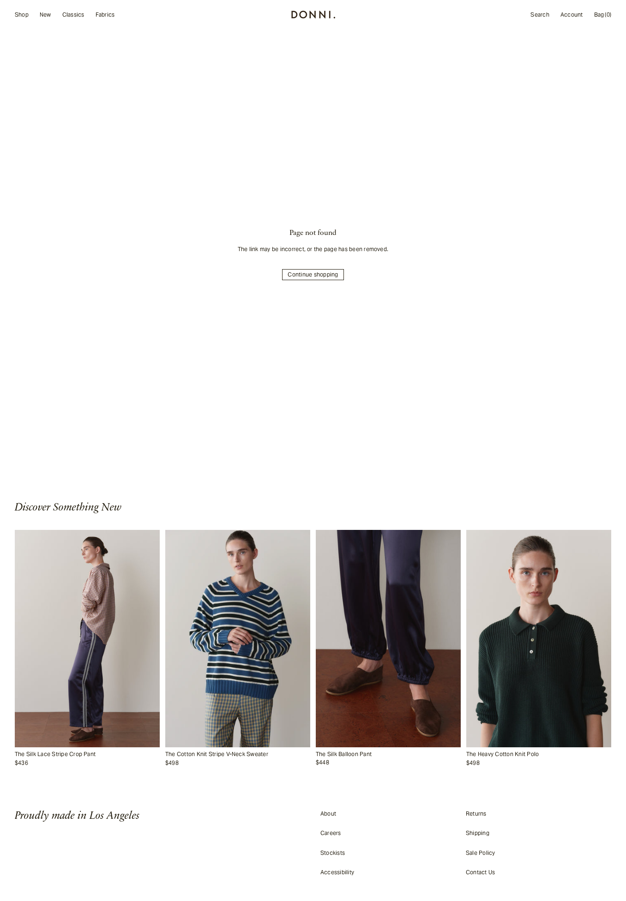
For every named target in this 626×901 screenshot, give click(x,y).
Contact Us (480, 872)
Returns (476, 813)
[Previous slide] (27, 639)
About (328, 813)
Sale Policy (480, 852)
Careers (330, 832)
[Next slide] (148, 639)
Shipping (477, 832)
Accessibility (337, 872)
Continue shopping (313, 274)
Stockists (332, 852)
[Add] (150, 740)
